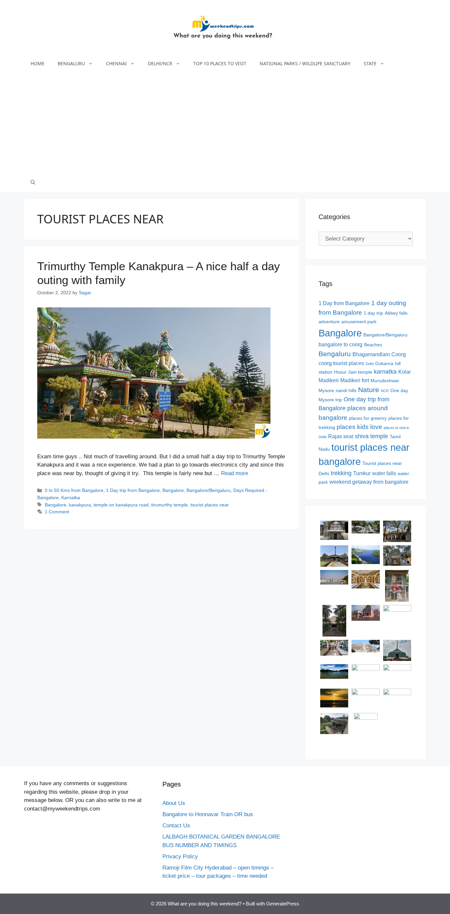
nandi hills (346, 390)
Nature (368, 389)
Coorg (398, 354)
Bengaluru (71, 63)
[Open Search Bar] (33, 182)
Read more (234, 473)
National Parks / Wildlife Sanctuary (305, 63)
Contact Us (176, 825)
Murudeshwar (385, 380)
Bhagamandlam (371, 354)
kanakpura (80, 504)
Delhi (370, 364)
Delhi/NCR (160, 63)
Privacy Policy (180, 856)
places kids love (359, 426)
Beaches (373, 344)
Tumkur (362, 473)
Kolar (404, 372)
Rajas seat (340, 436)
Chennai (116, 63)
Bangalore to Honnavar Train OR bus (207, 814)
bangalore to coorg (340, 344)
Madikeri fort (354, 380)
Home (37, 63)
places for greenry (368, 418)
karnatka (385, 371)
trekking (341, 473)
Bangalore (173, 490)
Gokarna (384, 363)
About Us (173, 803)
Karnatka (70, 497)
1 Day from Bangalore (344, 303)
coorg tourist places (341, 363)
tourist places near (209, 504)
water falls (384, 473)
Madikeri (329, 380)
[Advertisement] (225, 123)
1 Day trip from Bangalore (133, 490)
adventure (329, 321)
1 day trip (373, 313)
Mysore (326, 390)
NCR (385, 391)
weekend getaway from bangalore (368, 482)
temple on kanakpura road (121, 504)
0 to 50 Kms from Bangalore (74, 490)
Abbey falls (396, 313)
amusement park (359, 321)
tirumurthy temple (169, 504)
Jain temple (360, 372)
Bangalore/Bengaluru (208, 490)
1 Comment (57, 511)
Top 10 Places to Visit (219, 63)
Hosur (340, 372)
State (370, 63)
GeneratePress (282, 903)
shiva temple (371, 436)
